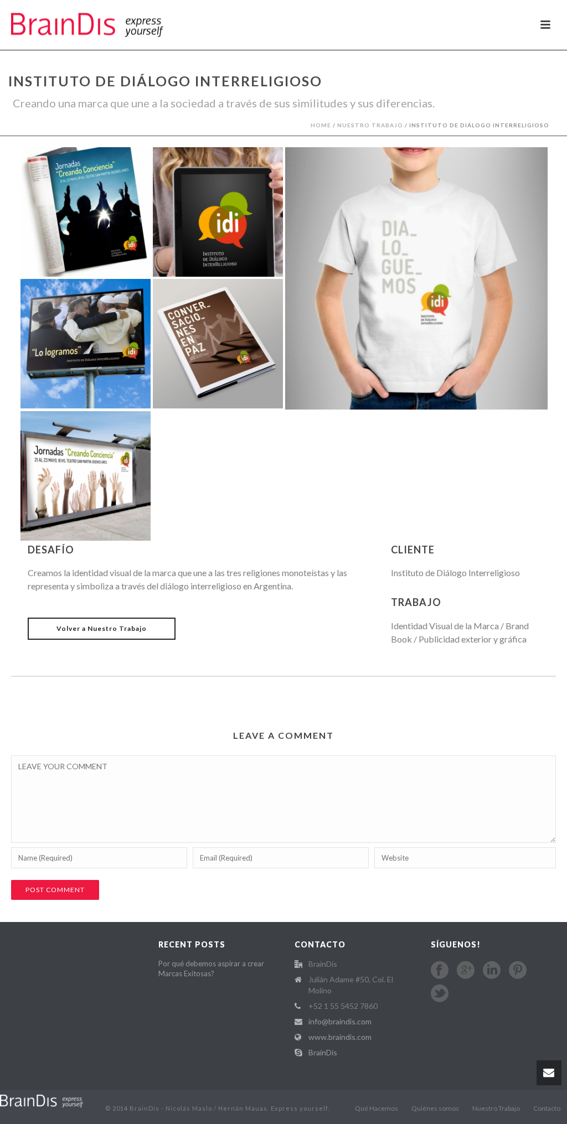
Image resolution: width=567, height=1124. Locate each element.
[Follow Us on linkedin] (492, 970)
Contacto (546, 1108)
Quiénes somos (435, 1108)
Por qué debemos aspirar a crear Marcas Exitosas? (211, 968)
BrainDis (322, 1052)
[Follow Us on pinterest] (518, 970)
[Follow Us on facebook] (440, 970)
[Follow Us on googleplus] (466, 970)
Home (321, 125)
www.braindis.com (340, 1037)
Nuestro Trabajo (370, 125)
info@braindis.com (340, 1021)
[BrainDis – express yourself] (41, 1100)
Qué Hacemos (376, 1108)
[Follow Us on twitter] (440, 993)
